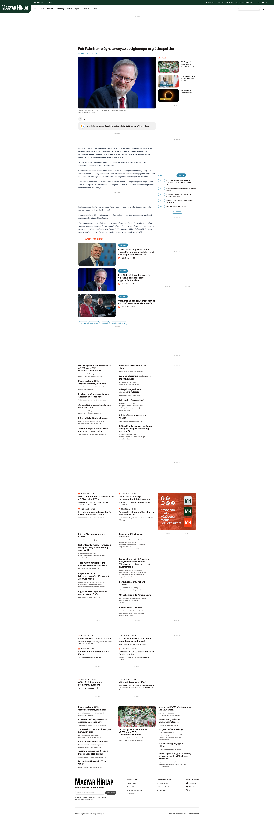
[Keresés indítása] (259, 9)
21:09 (162, 201)
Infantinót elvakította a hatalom (176, 206)
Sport (77, 9)
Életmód (86, 9)
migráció (105, 323)
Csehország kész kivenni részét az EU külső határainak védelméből (136, 302)
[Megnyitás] (35, 8)
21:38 (162, 189)
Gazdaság (60, 9)
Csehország (94, 323)
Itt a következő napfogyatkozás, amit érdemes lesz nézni (187, 93)
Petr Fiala (83, 323)
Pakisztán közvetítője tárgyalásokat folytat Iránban (188, 78)
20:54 (161, 207)
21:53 (162, 180)
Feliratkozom (111, 792)
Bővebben (177, 212)
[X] (266, 2)
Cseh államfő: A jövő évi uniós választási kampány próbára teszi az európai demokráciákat (136, 252)
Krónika (165, 99)
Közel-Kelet (166, 85)
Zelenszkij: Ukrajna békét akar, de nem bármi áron (179, 201)
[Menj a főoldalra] (15, 7)
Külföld (50, 9)
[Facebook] (259, 2)
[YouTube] (263, 2)
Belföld (41, 9)
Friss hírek (40, 2)
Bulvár (94, 9)
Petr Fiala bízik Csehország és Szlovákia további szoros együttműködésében (134, 278)
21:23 (162, 195)
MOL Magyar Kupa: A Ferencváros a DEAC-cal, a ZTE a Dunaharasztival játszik (188, 66)
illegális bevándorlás (118, 323)
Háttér (69, 9)
